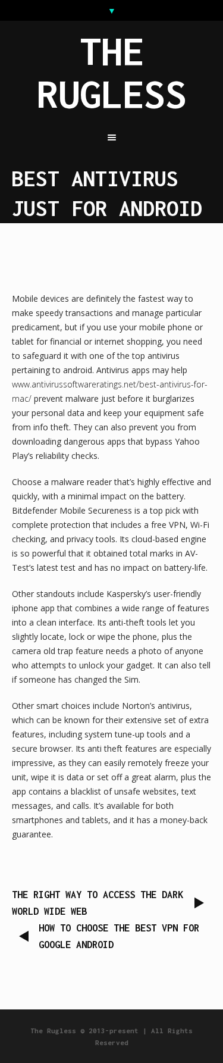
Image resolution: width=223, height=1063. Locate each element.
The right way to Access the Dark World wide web (97, 903)
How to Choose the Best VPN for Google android (119, 936)
